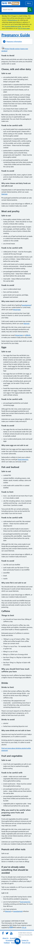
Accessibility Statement (13, 940)
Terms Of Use (26, 943)
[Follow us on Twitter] (7, 933)
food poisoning (23, 459)
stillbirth (27, 335)
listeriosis (4, 194)
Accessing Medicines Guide (12, 26)
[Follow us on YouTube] (11, 933)
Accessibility (13, 938)
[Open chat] (17, 941)
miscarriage (17, 310)
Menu (29, 3)
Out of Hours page (24, 28)
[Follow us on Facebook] (2, 933)
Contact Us (25, 940)
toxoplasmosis (26, 305)
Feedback (7, 943)
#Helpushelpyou (12, 20)
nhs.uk (24, 927)
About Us (5, 938)
